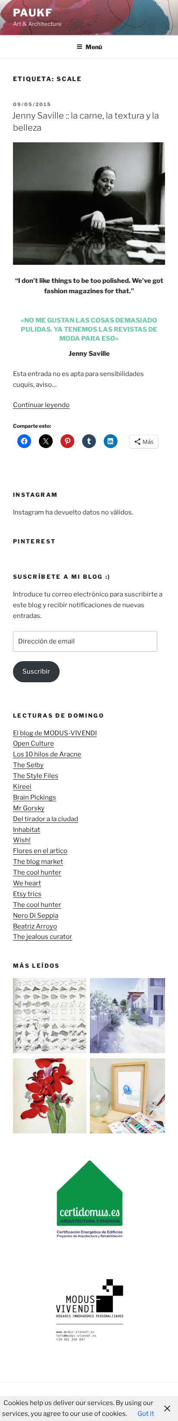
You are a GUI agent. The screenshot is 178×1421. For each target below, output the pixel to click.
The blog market (38, 862)
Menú (94, 46)
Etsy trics (27, 894)
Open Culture (33, 743)
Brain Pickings (34, 797)
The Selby (28, 765)
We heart (27, 883)
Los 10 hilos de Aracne (47, 754)
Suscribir (36, 671)
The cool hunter (37, 872)
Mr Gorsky (28, 808)
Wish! (22, 840)
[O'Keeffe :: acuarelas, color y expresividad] (50, 1097)
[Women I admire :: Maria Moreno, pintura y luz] (127, 1017)
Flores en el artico (40, 851)
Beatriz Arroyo (35, 926)
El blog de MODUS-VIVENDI (55, 733)
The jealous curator (42, 937)
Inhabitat (26, 830)
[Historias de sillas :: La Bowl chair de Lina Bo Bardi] (127, 1097)
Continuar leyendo (41, 405)
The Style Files (35, 776)
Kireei (22, 786)
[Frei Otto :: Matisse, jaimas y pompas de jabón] (50, 1017)
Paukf (33, 12)
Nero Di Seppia (35, 915)
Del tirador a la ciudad (45, 819)
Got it (145, 1414)
